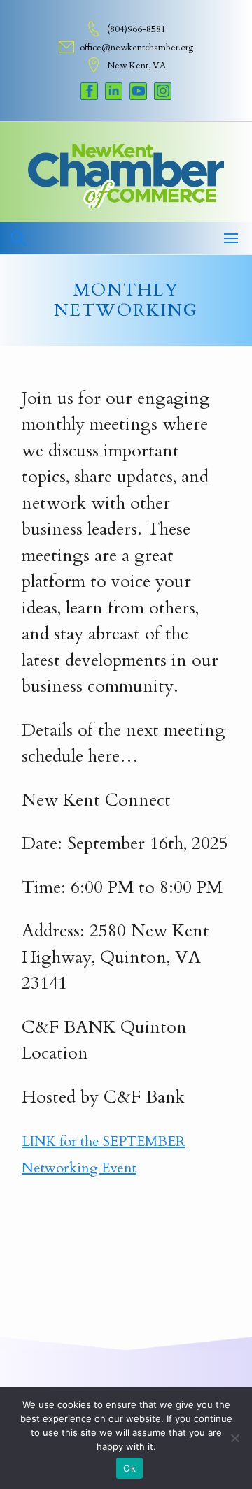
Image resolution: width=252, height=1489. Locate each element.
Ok (129, 1468)
